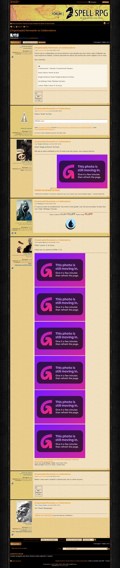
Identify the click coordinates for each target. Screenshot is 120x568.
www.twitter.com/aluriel (44, 127)
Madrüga (26, 38)
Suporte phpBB (64, 565)
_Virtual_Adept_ (42, 505)
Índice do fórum (17, 23)
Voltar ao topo (108, 103)
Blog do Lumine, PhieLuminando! (44, 461)
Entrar (27, 26)
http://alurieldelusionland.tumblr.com (45, 129)
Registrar (20, 26)
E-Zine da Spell (49, 23)
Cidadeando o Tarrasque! (71, 459)
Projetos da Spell (39, 23)
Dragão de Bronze (43, 144)
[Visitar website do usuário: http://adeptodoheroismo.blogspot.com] (12, 534)
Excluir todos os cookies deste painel (76, 561)
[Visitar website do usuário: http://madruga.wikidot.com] (12, 233)
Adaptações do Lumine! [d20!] (55, 459)
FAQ (13, 26)
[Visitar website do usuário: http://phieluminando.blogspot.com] (12, 268)
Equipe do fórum (60, 561)
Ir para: (60, 548)
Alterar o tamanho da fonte (108, 23)
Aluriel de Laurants (43, 111)
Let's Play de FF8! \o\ (41, 459)
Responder (13, 41)
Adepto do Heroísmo (43, 515)
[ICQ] (15, 233)
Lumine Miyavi (42, 242)
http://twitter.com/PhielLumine (23, 265)
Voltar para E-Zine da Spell (19, 548)
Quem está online (16, 554)
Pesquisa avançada (82, 2)
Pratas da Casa (27, 23)
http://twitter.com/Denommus (24, 531)
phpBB (52, 564)
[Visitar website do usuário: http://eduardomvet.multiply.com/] (12, 57)
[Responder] (15, 543)
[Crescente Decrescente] (89, 539)
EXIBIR (42, 121)
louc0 (20, 38)
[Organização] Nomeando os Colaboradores (33, 30)
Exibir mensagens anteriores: (32, 539)
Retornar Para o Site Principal (14, 1)
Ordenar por (62, 539)
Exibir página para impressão (104, 23)
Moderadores (42, 38)
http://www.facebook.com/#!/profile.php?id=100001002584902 (74, 127)
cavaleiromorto (33, 38)
